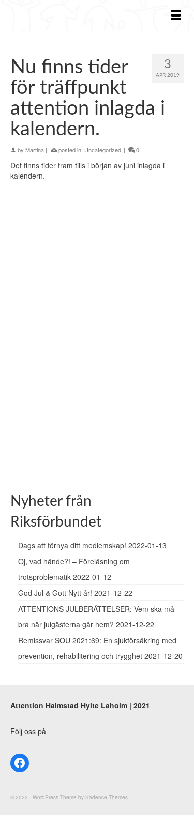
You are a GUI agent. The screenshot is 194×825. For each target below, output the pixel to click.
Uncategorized (102, 150)
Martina (34, 150)
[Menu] (176, 15)
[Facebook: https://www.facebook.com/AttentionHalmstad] (19, 763)
